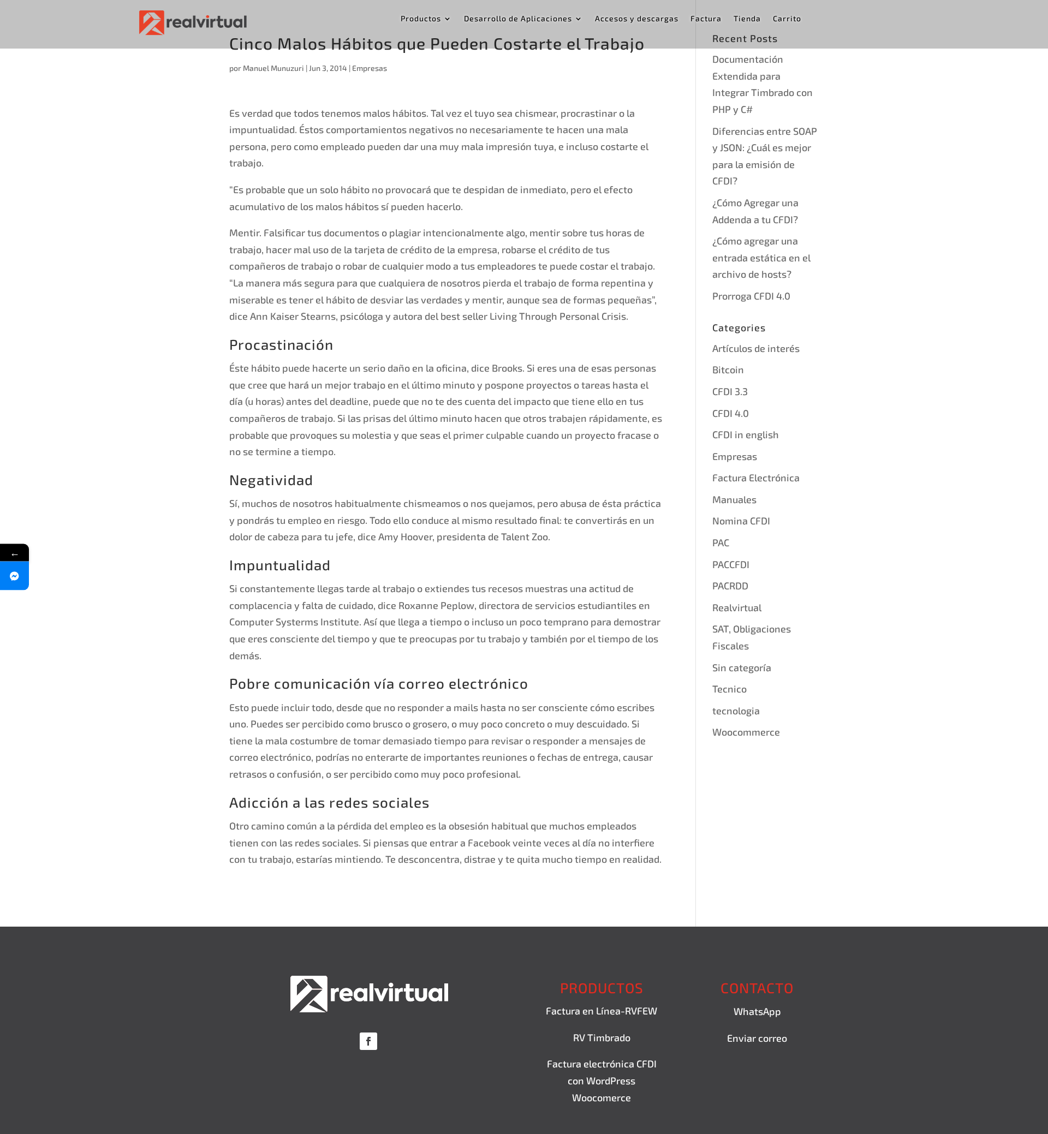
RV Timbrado (601, 1037)
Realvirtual (736, 607)
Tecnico (729, 689)
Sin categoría (741, 667)
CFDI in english (745, 434)
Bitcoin (728, 369)
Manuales (734, 499)
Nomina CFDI (741, 521)
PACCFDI (730, 564)
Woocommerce (746, 732)
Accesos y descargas (636, 19)
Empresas (369, 68)
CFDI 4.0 (730, 413)
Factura (706, 19)
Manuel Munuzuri (273, 68)
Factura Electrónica (756, 477)
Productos (421, 19)
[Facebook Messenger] (14, 576)
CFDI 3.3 (730, 391)
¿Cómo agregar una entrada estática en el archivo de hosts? (761, 257)
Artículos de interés (756, 348)
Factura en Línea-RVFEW (601, 1011)
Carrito (787, 19)
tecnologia (736, 711)
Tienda (747, 19)
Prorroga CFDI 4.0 (751, 296)
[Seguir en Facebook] (368, 1041)
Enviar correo (757, 1038)
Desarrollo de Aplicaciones (518, 19)
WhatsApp (757, 1011)
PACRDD (730, 586)
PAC (720, 542)
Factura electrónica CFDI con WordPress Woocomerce (602, 1080)
